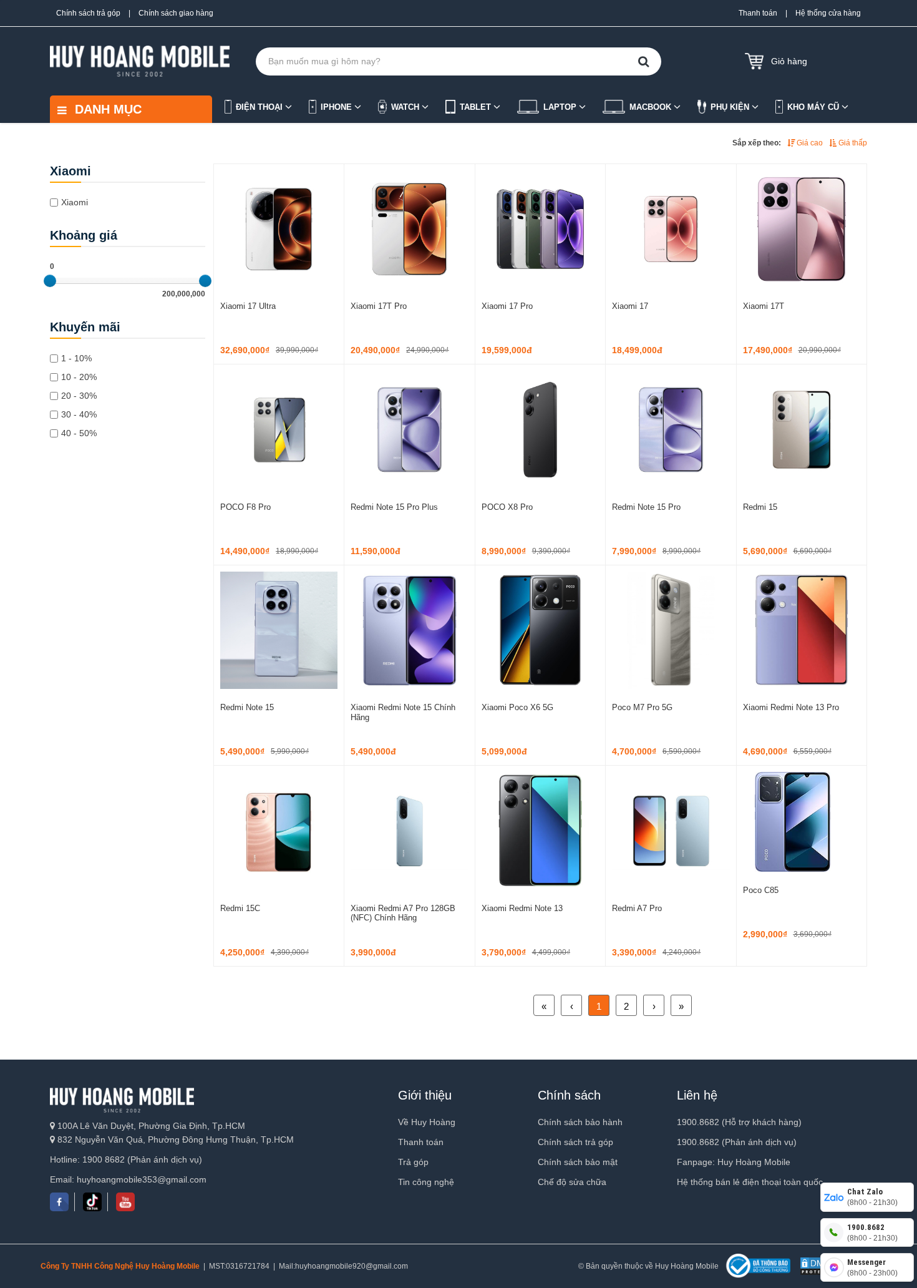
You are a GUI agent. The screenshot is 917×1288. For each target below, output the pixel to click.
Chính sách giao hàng (175, 13)
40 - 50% (79, 433)
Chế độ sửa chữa (572, 1182)
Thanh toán (758, 13)
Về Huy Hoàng (426, 1122)
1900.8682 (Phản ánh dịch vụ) (737, 1142)
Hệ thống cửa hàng (828, 13)
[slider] (50, 281)
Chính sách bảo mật (578, 1162)
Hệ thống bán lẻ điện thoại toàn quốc (750, 1182)
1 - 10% (76, 358)
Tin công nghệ (426, 1182)
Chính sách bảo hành (580, 1122)
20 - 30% (79, 396)
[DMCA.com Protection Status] (817, 1266)
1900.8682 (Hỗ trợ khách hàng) (739, 1122)
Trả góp (413, 1162)
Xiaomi (74, 202)
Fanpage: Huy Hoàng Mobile (733, 1162)
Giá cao (809, 143)
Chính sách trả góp (88, 13)
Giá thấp (852, 143)
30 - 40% (79, 414)
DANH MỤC (106, 109)
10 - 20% (79, 377)
